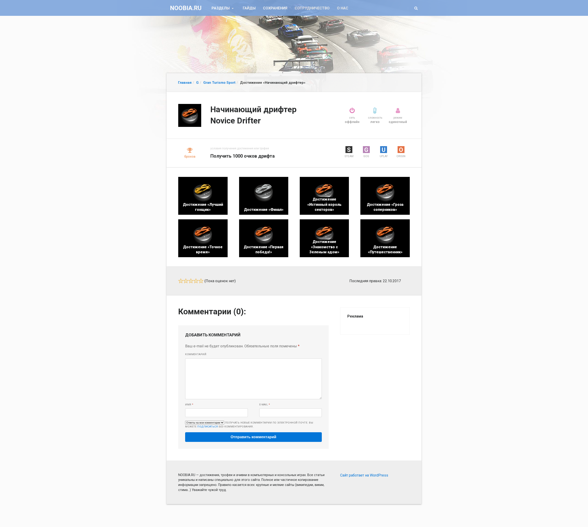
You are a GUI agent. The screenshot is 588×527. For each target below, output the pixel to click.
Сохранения (275, 8)
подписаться (207, 426)
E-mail (264, 404)
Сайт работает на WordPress (364, 475)
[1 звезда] (180, 280)
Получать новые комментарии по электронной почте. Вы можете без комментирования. (249, 424)
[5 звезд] (201, 280)
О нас (342, 8)
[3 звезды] (190, 280)
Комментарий (195, 354)
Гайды (249, 8)
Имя (189, 404)
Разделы (221, 8)
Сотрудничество (312, 8)
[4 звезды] (195, 280)
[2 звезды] (185, 280)
